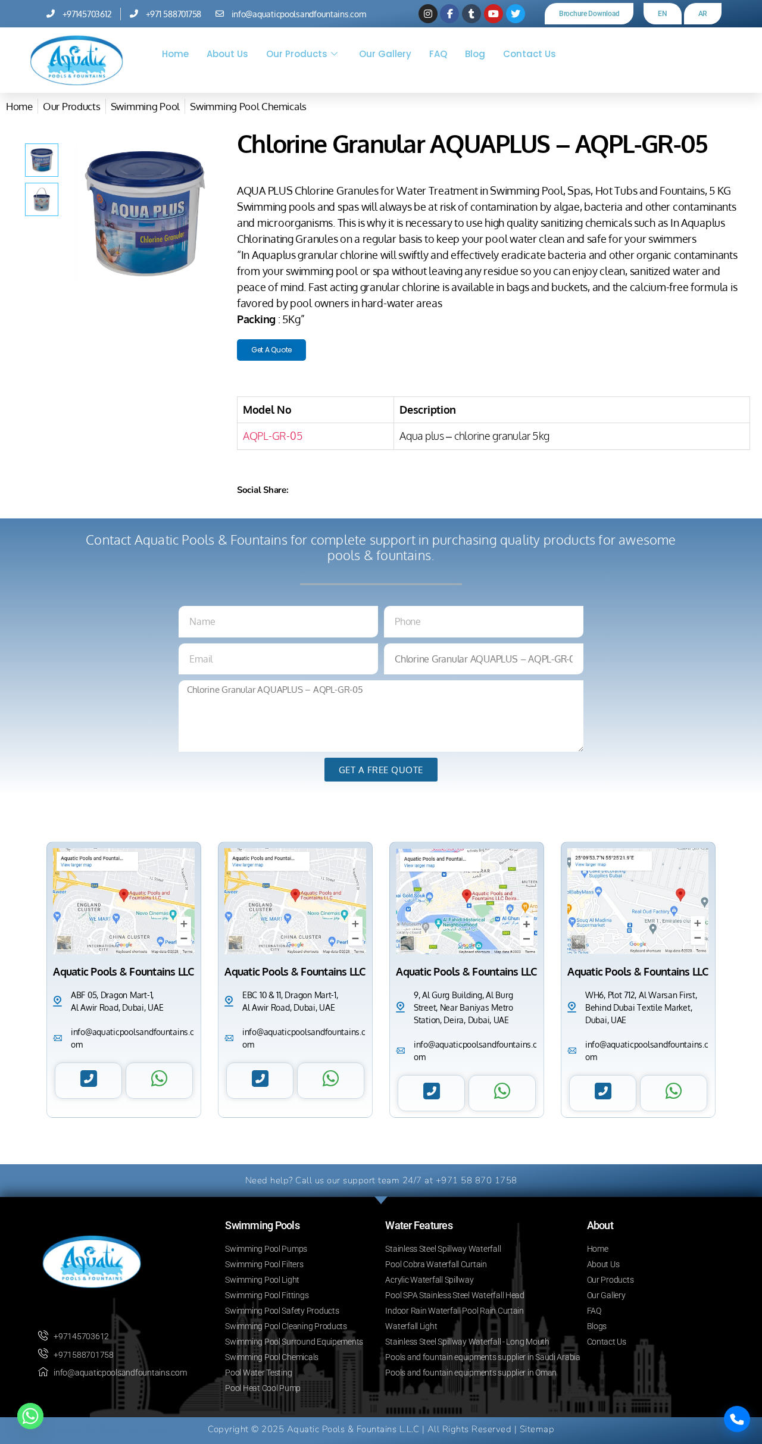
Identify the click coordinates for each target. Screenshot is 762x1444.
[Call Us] (737, 1419)
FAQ (438, 54)
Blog (475, 54)
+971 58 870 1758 (476, 1180)
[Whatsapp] (30, 1416)
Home (175, 54)
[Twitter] (515, 13)
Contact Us (529, 54)
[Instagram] (428, 13)
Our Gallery (385, 54)
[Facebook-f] (449, 13)
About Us (227, 54)
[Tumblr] (471, 13)
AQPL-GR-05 (272, 435)
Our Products (296, 54)
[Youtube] (493, 13)
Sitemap (537, 1429)
